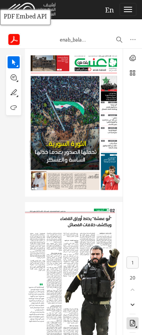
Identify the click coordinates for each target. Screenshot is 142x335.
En (109, 11)
